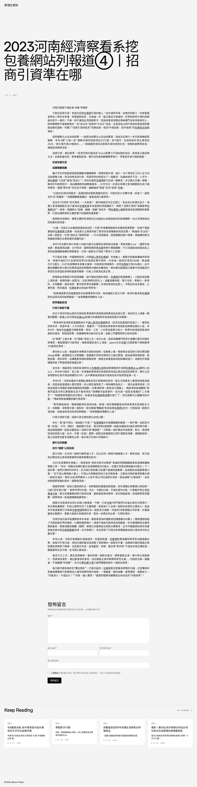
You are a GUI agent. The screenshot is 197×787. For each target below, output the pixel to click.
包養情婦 (77, 510)
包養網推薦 (68, 530)
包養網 (87, 113)
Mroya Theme (18, 782)
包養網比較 (98, 368)
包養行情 (89, 562)
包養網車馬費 (102, 395)
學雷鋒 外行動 (62, 727)
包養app (81, 317)
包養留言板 (141, 127)
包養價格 (98, 422)
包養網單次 (61, 231)
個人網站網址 (53, 660)
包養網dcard (133, 368)
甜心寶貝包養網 (99, 257)
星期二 (10, 723)
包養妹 (124, 264)
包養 (120, 187)
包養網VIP (119, 408)
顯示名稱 (52, 648)
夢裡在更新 (11, 5)
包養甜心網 (117, 209)
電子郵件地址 (106, 648)
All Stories (183, 710)
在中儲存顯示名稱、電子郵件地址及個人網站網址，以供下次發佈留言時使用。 (86, 673)
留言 (50, 616)
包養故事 (84, 206)
